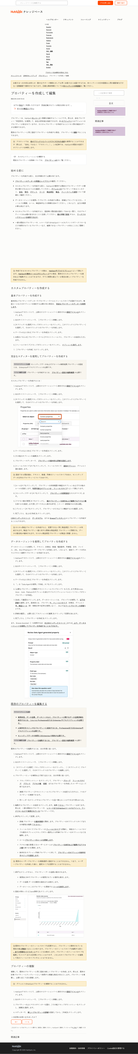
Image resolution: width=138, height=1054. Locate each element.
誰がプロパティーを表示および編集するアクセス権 (66, 501)
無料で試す (121, 3)
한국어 (48, 59)
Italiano (48, 40)
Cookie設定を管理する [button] (116, 1048)
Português (49, 32)
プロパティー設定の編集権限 (63, 372)
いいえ (27, 1022)
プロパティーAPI (51, 160)
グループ (67, 780)
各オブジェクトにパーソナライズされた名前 (47, 141)
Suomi (48, 48)
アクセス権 (36, 783)
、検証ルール (22, 605)
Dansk (48, 54)
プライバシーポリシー (96, 1048)
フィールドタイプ (53, 829)
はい (16, 1022)
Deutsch (48, 30)
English (48, 67)
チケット (33, 192)
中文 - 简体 (49, 65)
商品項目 (50, 192)
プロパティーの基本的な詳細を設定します (54, 460)
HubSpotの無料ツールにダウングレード (33, 273)
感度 (45, 783)
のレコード (36, 118)
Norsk (48, 56)
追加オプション (70, 466)
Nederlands (49, 38)
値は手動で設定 (63, 214)
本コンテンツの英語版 (71, 86)
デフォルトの (56, 189)
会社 (21, 192)
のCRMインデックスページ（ (55, 623)
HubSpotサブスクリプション (60, 270)
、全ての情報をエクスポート (24, 951)
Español (48, 27)
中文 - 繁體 (49, 51)
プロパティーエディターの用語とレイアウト (32, 181)
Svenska (48, 46)
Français (48, 35)
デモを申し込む (105, 3)
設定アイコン (72, 312)
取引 (26, 192)
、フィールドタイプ (59, 488)
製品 (21, 105)
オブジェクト (66, 121)
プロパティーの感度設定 (59, 493)
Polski (48, 43)
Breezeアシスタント (58, 518)
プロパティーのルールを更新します (39, 840)
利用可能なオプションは (41, 488)
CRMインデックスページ (20, 518)
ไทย (47, 62)
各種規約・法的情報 (77, 1048)
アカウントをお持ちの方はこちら (57, 72)
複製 (75, 132)
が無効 (23, 948)
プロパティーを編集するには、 (33, 740)
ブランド (26, 783)
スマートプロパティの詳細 (74, 605)
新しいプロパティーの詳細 (38, 1012)
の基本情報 (38, 821)
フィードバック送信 (69, 192)
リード (42, 192)
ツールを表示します (61, 886)
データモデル (37, 518)
